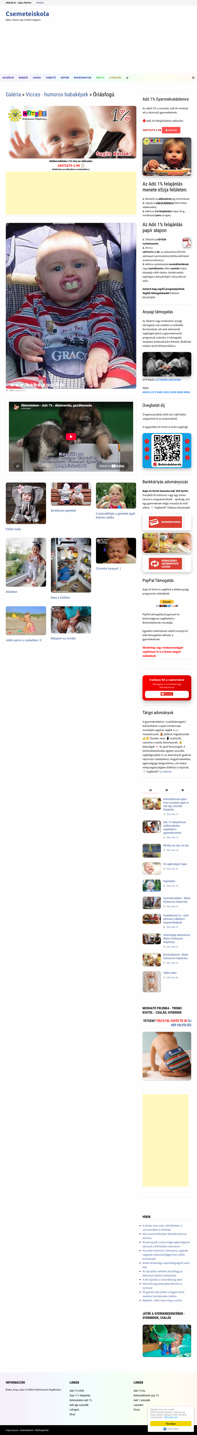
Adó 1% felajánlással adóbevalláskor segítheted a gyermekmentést (174, 827)
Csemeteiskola (27, 13)
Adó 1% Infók (77, 1390)
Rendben (171, 1423)
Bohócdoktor (82, 77)
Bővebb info (171, 1417)
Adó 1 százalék (142, 1400)
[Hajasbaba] (152, 881)
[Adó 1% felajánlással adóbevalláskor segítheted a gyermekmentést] (152, 822)
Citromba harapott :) (108, 568)
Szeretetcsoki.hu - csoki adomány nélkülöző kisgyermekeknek (176, 919)
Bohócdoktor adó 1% (81, 1400)
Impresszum (12, 1430)
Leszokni (138, 1405)
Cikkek (37, 77)
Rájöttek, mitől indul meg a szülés (162, 1300)
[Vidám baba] (152, 973)
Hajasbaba (169, 881)
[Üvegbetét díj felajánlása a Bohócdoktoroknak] (167, 450)
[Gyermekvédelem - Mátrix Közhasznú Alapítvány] (152, 898)
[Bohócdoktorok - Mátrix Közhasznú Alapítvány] (152, 955)
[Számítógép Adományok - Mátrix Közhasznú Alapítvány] (152, 935)
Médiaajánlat (41, 1430)
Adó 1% (100, 77)
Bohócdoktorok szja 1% (146, 1395)
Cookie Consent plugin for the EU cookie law (171, 1429)
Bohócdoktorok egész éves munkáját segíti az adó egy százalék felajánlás (176, 804)
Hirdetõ (51, 77)
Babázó (23, 77)
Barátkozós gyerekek (63, 510)
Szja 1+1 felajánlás (80, 1395)
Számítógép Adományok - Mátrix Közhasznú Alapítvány (177, 938)
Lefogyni (74, 1409)
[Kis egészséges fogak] (152, 864)
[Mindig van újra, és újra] (152, 846)
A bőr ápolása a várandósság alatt (162, 1279)
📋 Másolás (171, 130)
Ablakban (11, 592)
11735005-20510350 (168, 379)
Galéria (13, 94)
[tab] (151, 790)
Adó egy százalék (79, 1405)
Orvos (137, 1409)
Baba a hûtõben (60, 597)
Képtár (65, 77)
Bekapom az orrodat (63, 638)
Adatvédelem (27, 1430)
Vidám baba (170, 972)
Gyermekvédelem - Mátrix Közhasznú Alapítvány (177, 900)
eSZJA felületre (165, 203)
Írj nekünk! (165, 771)
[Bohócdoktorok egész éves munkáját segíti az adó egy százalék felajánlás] (152, 799)
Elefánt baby (13, 529)
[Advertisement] (98, 50)
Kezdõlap (8, 77)
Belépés (40, 2)
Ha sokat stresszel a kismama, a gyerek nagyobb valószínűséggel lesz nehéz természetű (165, 1255)
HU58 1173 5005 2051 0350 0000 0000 (166, 392)
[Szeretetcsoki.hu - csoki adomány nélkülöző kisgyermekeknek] (152, 916)
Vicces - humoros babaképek (57, 94)
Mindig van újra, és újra (176, 845)
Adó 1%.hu (139, 1390)
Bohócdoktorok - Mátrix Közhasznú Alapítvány (176, 956)
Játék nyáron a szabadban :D (23, 640)
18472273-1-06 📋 (71, 165)
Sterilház (115, 77)
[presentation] (151, 790)
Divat (72, 1414)
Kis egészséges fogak (175, 864)
